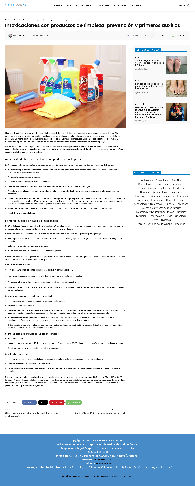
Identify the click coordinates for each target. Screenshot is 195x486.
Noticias (8, 20)
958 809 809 (103, 463)
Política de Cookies (105, 476)
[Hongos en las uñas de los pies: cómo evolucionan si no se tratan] (176, 88)
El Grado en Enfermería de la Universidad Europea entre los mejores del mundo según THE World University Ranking (149, 112)
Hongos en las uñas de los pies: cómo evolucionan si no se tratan (149, 86)
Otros (137, 57)
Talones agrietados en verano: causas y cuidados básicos (149, 63)
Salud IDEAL (21, 35)
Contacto (127, 476)
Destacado (140, 104)
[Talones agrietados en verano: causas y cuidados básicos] (176, 65)
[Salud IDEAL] (10, 36)
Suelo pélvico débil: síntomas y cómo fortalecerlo (100, 413)
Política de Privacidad (75, 476)
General (17, 20)
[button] (184, 5)
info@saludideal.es (104, 459)
